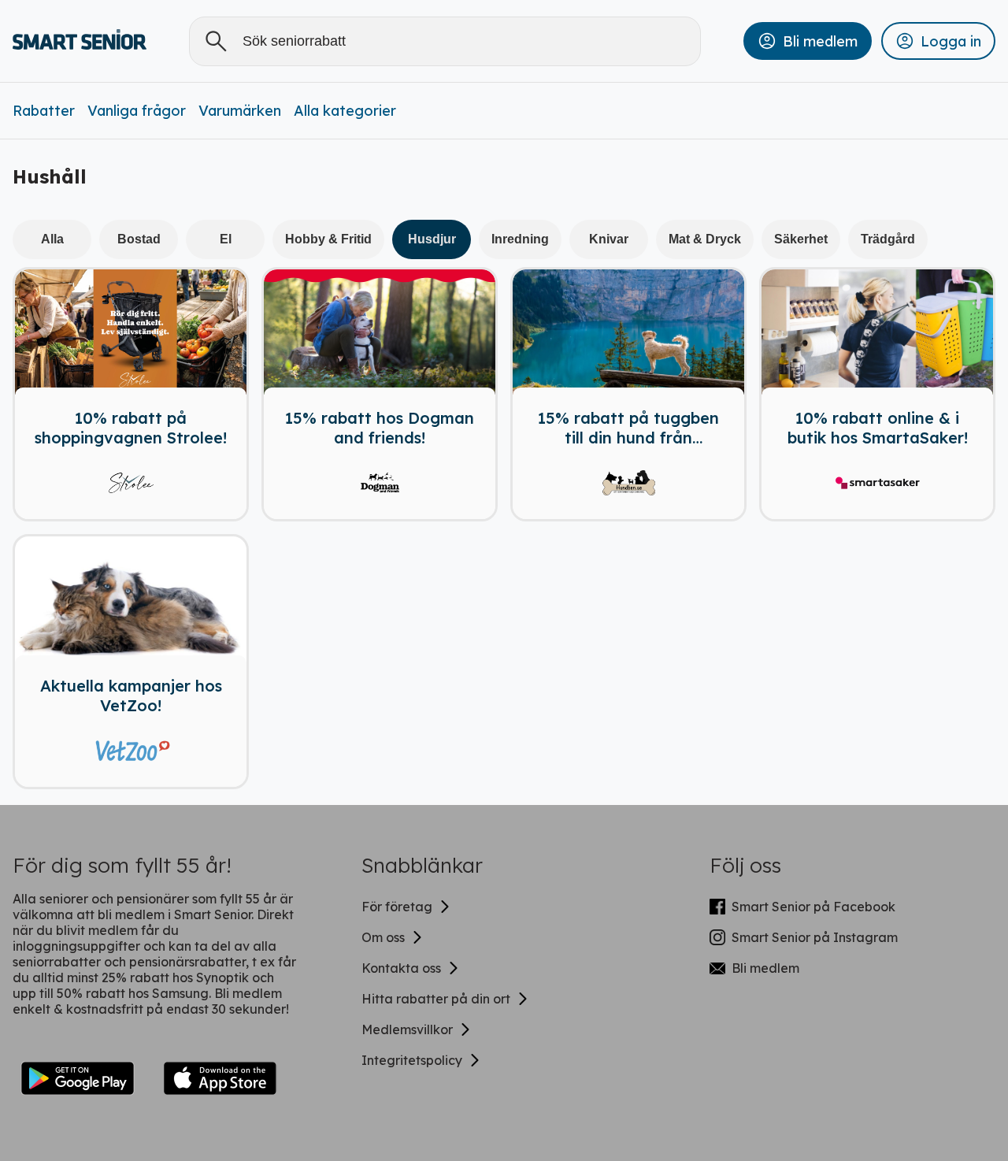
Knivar (608, 239)
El (226, 239)
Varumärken (239, 111)
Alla (52, 239)
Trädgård (888, 239)
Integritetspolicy (411, 1060)
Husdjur (432, 239)
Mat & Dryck (705, 239)
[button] (807, 41)
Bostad (139, 239)
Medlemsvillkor (407, 1029)
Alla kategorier (345, 111)
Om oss (383, 937)
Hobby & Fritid (328, 239)
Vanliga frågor (136, 111)
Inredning (520, 239)
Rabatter (44, 111)
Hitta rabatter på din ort (435, 999)
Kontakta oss (401, 968)
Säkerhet (801, 239)
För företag (396, 906)
